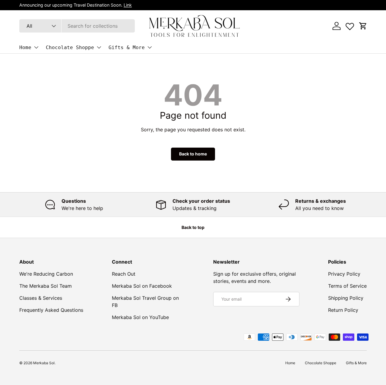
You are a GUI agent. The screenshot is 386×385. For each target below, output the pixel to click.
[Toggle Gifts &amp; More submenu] (149, 47)
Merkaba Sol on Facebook (142, 286)
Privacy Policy (344, 274)
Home (25, 47)
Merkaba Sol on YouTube (140, 317)
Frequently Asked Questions (51, 310)
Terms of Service (347, 286)
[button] (363, 26)
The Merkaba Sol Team (45, 286)
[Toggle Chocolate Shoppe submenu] (99, 47)
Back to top (193, 227)
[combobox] (77, 26)
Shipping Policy (345, 298)
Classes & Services (40, 298)
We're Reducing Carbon (46, 274)
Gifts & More (127, 47)
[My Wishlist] (349, 25)
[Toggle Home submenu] (36, 47)
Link (128, 5)
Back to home (193, 153)
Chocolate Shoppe (70, 47)
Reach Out (123, 274)
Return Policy (343, 310)
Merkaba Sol (44, 363)
